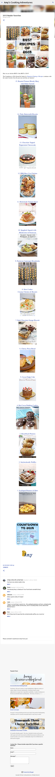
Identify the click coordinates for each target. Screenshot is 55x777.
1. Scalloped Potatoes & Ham (27, 490)
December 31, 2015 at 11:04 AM (30, 579)
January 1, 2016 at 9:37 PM (16, 602)
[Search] (34, 2)
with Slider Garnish (27, 84)
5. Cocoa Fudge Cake (27, 377)
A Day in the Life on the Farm (15, 580)
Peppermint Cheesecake (27, 145)
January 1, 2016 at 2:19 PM (18, 594)
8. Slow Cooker (27, 289)
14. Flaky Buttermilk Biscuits (27, 114)
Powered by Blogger (28, 772)
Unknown (9, 594)
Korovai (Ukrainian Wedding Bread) (18, 685)
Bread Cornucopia (14, 709)
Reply (8, 584)
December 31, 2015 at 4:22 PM (17, 587)
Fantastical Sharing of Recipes (35, 76)
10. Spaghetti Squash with (27, 230)
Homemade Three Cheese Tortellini (18, 730)
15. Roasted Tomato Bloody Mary (27, 81)
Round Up (5, 567)
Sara (8, 612)
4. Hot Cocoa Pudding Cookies (27, 405)
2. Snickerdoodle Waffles (27, 462)
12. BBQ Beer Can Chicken (27, 173)
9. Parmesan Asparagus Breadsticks (27, 261)
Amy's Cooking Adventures (18, 2)
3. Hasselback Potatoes (27, 434)
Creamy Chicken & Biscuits (27, 292)
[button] (4, 20)
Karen (8, 587)
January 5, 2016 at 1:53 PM (15, 612)
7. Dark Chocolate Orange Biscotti (28, 320)
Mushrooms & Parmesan (27, 232)
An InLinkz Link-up (8, 565)
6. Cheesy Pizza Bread (27, 348)
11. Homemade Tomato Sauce (27, 202)
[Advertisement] (27, 656)
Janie (8, 602)
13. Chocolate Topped (27, 142)
